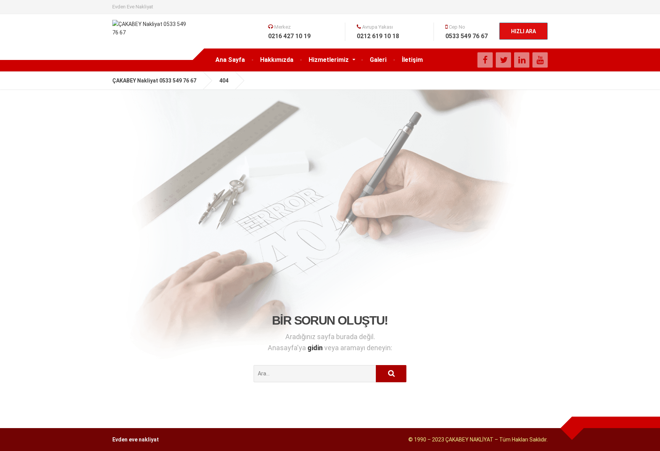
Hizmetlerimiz (329, 59)
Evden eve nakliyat (135, 439)
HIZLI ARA (523, 31)
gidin (315, 348)
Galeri (378, 59)
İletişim (412, 59)
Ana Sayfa (230, 59)
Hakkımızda (276, 59)
